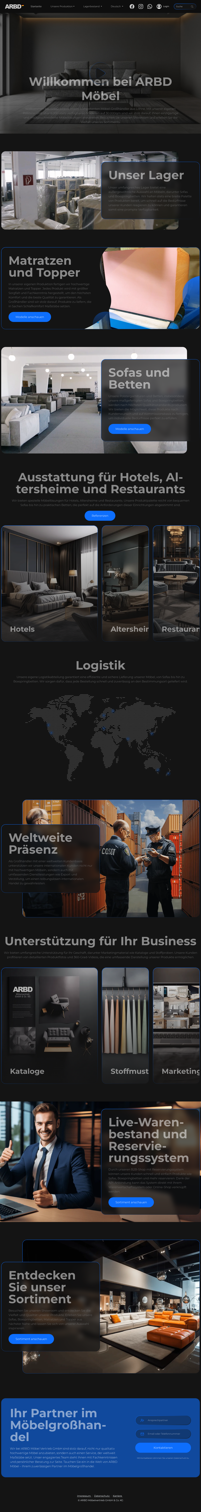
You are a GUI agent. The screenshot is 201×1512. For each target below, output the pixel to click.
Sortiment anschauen (131, 1202)
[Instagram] (140, 6)
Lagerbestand (91, 6)
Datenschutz (102, 1495)
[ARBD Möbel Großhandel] (14, 6)
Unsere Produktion (61, 6)
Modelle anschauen (30, 317)
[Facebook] (132, 6)
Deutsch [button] (116, 6)
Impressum (84, 1495)
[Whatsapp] (149, 6)
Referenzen (100, 515)
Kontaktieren (163, 1447)
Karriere (118, 1495)
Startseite (36, 6)
